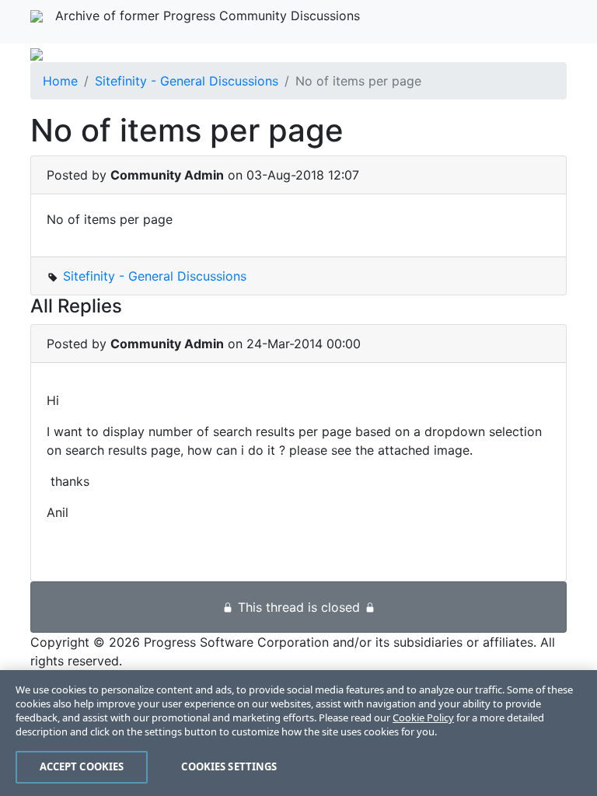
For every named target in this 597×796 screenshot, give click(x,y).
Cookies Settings (229, 766)
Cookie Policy (423, 717)
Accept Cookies (82, 766)
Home (60, 81)
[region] (298, 733)
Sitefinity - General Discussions (186, 81)
